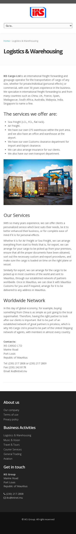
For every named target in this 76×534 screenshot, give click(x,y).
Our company (11, 410)
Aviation (8, 458)
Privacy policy (11, 419)
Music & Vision (12, 440)
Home (7, 40)
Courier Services (13, 449)
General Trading (12, 454)
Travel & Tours (12, 444)
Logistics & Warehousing (17, 435)
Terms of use (11, 414)
